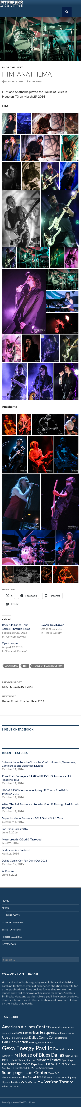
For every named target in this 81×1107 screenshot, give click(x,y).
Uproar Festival (11, 1082)
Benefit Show (8, 1033)
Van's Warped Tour (32, 1082)
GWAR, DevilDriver (52, 624)
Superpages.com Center (25, 1072)
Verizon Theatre (58, 1081)
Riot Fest (72, 1064)
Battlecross (68, 1027)
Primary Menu (76, 12)
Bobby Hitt (35, 81)
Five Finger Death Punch (41, 1042)
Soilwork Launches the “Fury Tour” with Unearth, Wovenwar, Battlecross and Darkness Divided (39, 763)
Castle (56, 1033)
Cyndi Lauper (10, 643)
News (5, 907)
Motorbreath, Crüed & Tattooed (21, 839)
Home (5, 900)
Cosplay (8, 1037)
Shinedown (46, 1068)
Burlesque (43, 1032)
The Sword (29, 1077)
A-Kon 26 (8, 871)
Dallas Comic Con (41, 1037)
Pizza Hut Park (56, 1064)
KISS (5, 1060)
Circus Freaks (67, 1033)
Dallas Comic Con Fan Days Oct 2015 (24, 860)
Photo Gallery (12, 67)
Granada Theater (65, 1049)
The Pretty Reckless (12, 1077)
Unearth (50, 1077)
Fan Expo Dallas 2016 (15, 828)
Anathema (11, 666)
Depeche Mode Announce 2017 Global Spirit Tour (32, 818)
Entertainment (11, 929)
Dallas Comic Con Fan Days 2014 (23, 699)
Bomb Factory (24, 1032)
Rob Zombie (33, 1068)
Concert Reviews (12, 922)
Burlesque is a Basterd (15, 850)
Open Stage (67, 1060)
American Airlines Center (26, 1026)
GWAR (6, 1055)
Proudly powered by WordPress (18, 1102)
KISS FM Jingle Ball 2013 (17, 685)
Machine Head (29, 1060)
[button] (9, 124)
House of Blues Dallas (41, 1055)
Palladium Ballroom (16, 1064)
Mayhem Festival (49, 1060)
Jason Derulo (71, 1055)
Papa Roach (38, 1064)
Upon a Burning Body (66, 1077)
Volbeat (5, 1086)
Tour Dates (12, 915)
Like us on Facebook (17, 729)
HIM (25, 666)
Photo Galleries (12, 936)
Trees (40, 1077)
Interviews (9, 944)
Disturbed (61, 1037)
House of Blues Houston (48, 666)
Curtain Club (22, 1038)
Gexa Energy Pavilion (29, 1048)
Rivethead (21, 1068)
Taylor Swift (54, 1073)
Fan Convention (15, 1042)
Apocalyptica (56, 1027)
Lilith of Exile (15, 1060)
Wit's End (14, 1086)
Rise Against (8, 1068)
